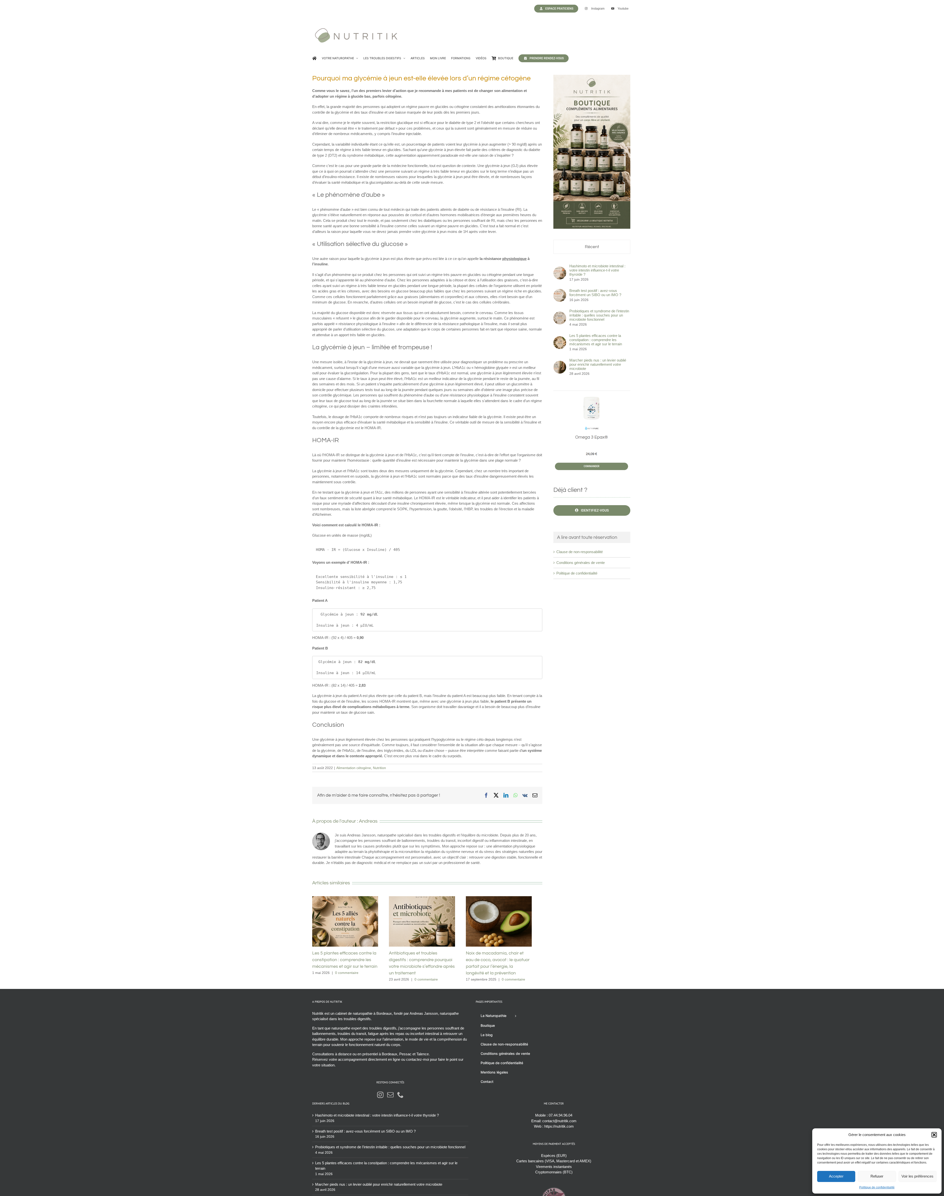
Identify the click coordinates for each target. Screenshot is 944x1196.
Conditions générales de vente (580, 562)
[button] (934, 1134)
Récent (592, 246)
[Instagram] (380, 1097)
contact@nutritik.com (559, 1123)
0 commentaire (346, 975)
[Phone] (400, 1097)
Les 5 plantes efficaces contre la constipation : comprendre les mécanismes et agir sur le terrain (347, 922)
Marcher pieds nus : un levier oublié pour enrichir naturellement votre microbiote (597, 364)
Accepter (836, 1176)
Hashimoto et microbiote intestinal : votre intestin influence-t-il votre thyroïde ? (597, 270)
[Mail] (390, 1097)
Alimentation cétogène (353, 768)
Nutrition (379, 768)
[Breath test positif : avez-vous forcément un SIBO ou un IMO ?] (559, 291)
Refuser (876, 1176)
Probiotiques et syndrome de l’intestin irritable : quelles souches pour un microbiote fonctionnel (599, 315)
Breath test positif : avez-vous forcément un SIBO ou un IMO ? (595, 292)
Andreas (368, 821)
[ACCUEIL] (314, 58)
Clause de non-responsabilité (579, 552)
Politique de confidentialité (877, 1187)
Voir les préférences (917, 1176)
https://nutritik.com (559, 1129)
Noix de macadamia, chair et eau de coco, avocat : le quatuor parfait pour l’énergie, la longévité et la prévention (507, 922)
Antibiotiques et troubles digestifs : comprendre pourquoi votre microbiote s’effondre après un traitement (427, 922)
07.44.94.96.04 (560, 1118)
